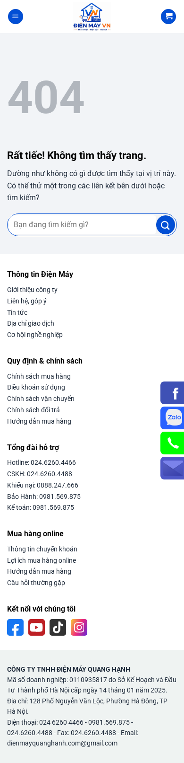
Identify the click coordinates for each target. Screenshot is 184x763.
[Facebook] (15, 627)
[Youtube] (36, 627)
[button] (15, 17)
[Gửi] (165, 224)
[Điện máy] (92, 16)
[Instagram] (79, 627)
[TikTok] (58, 627)
